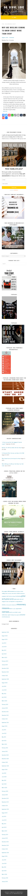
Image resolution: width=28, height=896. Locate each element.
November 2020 (5, 758)
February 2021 (5, 748)
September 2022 (5, 679)
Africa (3, 591)
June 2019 (4, 820)
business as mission (19, 591)
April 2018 (4, 870)
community (9, 593)
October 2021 (5, 719)
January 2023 (5, 664)
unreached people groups (6, 616)
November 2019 (5, 802)
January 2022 (5, 708)
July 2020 (4, 773)
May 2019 (4, 823)
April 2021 (4, 740)
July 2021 (4, 729)
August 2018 (4, 856)
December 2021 (5, 711)
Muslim (11, 608)
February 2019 (5, 834)
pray (13, 612)
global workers (17, 599)
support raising (10, 615)
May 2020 (4, 780)
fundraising (18, 596)
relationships (4, 615)
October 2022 (5, 675)
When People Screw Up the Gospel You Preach (11, 458)
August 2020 (4, 769)
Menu (15, 17)
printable (19, 612)
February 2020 (5, 791)
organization (19, 608)
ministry (3, 605)
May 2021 (4, 737)
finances (14, 596)
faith (7, 596)
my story (14, 608)
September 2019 (5, 809)
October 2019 (5, 805)
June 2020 (4, 776)
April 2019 (4, 827)
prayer (16, 612)
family (10, 596)
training (15, 615)
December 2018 (5, 842)
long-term (12, 601)
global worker (9, 599)
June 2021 (4, 733)
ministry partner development (11, 605)
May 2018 (4, 867)
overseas (5, 611)
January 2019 (5, 838)
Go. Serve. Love (14, 7)
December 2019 (5, 798)
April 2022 (4, 697)
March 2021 (4, 744)
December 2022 (5, 668)
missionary (21, 604)
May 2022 (4, 693)
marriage (17, 601)
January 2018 (5, 881)
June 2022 (4, 690)
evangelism (4, 596)
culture (18, 593)
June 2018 (4, 863)
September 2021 (5, 722)
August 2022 (4, 682)
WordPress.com (18, 893)
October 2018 (5, 849)
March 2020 (4, 787)
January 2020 (5, 794)
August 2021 (4, 726)
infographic (4, 601)
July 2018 (4, 860)
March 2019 (4, 831)
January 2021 (5, 751)
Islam (7, 601)
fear (12, 596)
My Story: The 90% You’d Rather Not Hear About (11, 447)
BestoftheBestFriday (13, 591)
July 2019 (4, 816)
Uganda (18, 615)
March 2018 (4, 874)
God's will (21, 599)
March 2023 (4, 657)
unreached (22, 615)
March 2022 (4, 701)
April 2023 (4, 654)
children (6, 593)
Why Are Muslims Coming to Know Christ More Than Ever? (13, 30)
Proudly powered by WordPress (14, 892)
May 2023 (4, 650)
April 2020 (4, 784)
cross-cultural (14, 593)
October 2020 (5, 762)
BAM (9, 591)
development (22, 593)
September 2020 (5, 766)
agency (5, 591)
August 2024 (4, 636)
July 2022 (4, 686)
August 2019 (4, 813)
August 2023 (4, 639)
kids (9, 601)
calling (3, 593)
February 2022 (5, 704)
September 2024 (5, 632)
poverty (10, 612)
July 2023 (4, 643)
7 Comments (11, 37)
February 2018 (5, 878)
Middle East (20, 601)
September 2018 (5, 852)
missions (5, 608)
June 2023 (4, 646)
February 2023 (5, 661)
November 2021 (5, 715)
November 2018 (5, 845)
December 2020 (5, 755)
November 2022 (5, 672)
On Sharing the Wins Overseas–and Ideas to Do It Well (13, 453)
